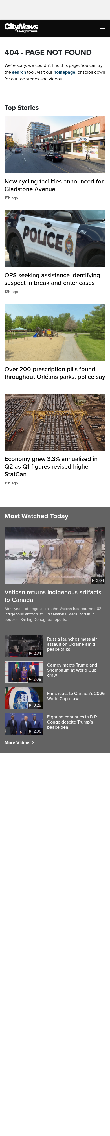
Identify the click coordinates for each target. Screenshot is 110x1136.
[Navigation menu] (103, 28)
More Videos (17, 743)
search (19, 72)
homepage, (65, 72)
